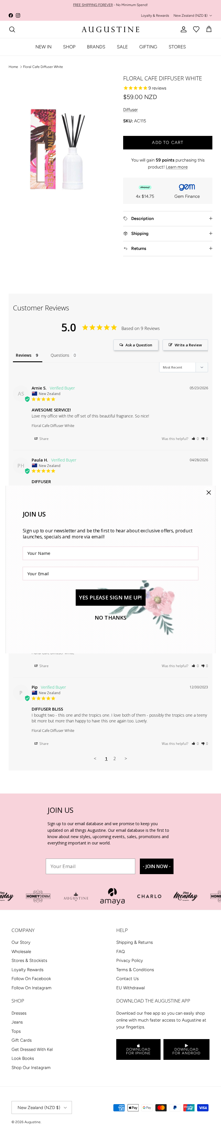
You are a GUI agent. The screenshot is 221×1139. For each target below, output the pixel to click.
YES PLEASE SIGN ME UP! (110, 597)
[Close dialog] (209, 492)
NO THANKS (111, 617)
